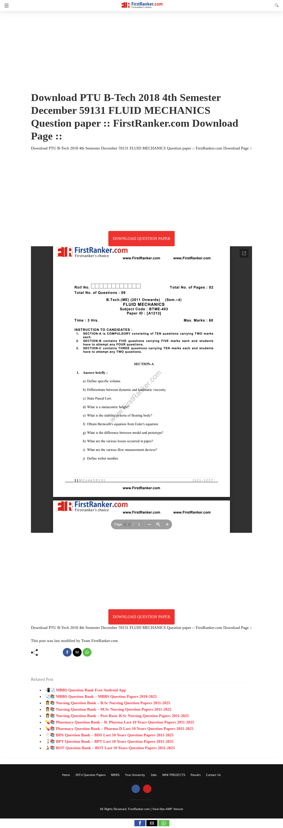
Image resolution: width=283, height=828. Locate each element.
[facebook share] (67, 652)
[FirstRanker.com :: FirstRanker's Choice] (141, 3)
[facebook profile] (136, 789)
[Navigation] (5, 5)
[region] (141, 49)
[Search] (276, 5)
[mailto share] (77, 652)
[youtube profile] (147, 789)
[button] (139, 823)
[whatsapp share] (87, 652)
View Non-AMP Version (167, 809)
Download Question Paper (141, 238)
